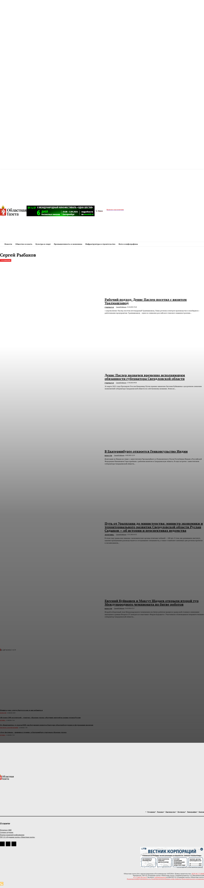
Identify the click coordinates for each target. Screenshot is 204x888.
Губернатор (109, 307)
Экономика (109, 535)
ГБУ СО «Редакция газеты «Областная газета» (17, 837)
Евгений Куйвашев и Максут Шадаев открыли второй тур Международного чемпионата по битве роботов (152, 602)
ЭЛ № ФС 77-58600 (197, 874)
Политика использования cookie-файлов (166, 879)
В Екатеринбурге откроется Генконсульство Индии (146, 451)
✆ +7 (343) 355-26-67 (140, 877)
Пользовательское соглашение (192, 879)
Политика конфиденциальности (139, 879)
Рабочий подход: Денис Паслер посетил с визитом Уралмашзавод (146, 301)
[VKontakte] (8, 844)
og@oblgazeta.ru (160, 877)
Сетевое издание (6, 832)
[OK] (13, 844)
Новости (108, 456)
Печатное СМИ (5, 830)
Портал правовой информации (12, 835)
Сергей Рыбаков (121, 307)
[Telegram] (2, 844)
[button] (99, 211)
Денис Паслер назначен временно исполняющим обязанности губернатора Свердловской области (145, 377)
